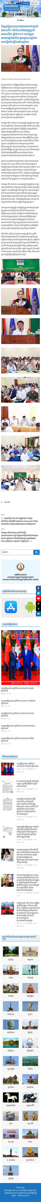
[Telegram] (38, 593)
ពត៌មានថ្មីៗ (7, 502)
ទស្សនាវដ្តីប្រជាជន (9, 624)
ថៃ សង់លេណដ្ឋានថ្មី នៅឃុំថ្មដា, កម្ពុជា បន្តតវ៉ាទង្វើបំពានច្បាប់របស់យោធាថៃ (28, 784)
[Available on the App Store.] (10, 607)
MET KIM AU (27, 79)
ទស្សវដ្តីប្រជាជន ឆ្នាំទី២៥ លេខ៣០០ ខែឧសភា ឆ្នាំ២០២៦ (17, 714)
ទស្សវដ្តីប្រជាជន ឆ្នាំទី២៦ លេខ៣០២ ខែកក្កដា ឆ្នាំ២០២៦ (17, 689)
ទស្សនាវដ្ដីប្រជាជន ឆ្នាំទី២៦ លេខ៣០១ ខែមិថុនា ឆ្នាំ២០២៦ (18, 702)
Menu (22, 20)
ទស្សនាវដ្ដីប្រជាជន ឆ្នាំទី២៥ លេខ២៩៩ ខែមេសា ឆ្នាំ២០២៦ (18, 727)
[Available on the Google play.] (30, 607)
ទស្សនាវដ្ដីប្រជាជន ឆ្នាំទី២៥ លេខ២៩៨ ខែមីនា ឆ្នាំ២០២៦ (17, 739)
